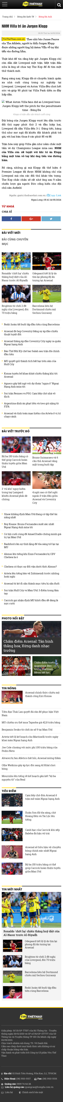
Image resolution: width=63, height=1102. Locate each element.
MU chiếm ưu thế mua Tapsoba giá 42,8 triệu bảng (31, 722)
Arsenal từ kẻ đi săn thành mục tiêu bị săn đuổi (31, 583)
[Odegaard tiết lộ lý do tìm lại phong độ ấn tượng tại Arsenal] (46, 261)
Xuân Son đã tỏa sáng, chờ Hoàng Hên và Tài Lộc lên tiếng (40, 816)
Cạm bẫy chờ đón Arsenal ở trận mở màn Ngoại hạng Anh (42, 797)
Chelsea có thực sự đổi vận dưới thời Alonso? (30, 566)
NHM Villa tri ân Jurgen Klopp (24, 26)
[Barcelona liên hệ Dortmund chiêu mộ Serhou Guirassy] (46, 293)
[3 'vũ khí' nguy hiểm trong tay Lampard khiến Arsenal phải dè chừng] (16, 478)
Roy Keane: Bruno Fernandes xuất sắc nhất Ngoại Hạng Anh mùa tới (29, 526)
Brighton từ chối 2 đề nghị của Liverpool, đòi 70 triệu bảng (15, 309)
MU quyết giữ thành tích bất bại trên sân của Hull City (30, 363)
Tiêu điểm (9, 791)
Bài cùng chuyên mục (15, 241)
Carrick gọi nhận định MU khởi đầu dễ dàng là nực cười (31, 602)
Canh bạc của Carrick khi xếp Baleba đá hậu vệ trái (42, 831)
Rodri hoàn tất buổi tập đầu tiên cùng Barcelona (32, 324)
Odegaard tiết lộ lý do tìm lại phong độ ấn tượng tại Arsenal (44, 277)
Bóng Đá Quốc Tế (25, 16)
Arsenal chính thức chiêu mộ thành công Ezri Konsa (42, 694)
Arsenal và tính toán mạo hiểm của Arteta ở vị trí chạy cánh (32, 415)
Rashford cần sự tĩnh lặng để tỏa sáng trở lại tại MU (31, 546)
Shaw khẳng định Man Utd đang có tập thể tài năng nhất (30, 516)
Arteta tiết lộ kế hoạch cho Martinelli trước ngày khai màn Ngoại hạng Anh (30, 738)
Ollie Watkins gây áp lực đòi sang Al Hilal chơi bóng (28, 767)
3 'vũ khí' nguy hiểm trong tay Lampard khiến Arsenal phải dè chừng (14, 494)
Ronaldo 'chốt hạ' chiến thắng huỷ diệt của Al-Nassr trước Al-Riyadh (15, 277)
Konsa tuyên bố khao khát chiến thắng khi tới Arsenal (31, 375)
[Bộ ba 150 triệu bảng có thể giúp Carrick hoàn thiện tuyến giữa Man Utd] (16, 444)
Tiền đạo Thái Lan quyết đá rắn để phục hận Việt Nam (30, 713)
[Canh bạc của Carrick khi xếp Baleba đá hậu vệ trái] (12, 835)
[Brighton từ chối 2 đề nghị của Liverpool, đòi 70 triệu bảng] (16, 293)
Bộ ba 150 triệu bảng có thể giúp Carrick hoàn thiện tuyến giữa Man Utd (15, 461)
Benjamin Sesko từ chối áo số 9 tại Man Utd (27, 729)
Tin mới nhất (12, 889)
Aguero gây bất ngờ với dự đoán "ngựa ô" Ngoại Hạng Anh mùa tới (31, 385)
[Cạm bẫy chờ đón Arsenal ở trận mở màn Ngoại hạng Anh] (12, 800)
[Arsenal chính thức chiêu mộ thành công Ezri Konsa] (12, 698)
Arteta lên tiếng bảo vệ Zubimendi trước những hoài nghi (31, 575)
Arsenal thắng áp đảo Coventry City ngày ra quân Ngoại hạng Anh (32, 343)
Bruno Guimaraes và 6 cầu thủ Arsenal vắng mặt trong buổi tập (45, 461)
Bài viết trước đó (16, 431)
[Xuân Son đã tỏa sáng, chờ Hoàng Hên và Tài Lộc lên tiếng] (12, 818)
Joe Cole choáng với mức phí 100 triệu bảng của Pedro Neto (29, 749)
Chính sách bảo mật (32, 1092)
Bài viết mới (11, 233)
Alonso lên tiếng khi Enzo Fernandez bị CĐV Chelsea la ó (29, 555)
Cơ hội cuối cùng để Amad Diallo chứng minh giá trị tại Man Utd (32, 536)
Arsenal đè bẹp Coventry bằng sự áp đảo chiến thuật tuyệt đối (31, 333)
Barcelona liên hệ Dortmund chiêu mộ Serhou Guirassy (44, 309)
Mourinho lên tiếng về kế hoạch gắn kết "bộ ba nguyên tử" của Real (29, 777)
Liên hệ (9, 1092)
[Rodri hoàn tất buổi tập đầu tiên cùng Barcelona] (12, 992)
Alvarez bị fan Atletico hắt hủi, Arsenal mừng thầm (31, 758)
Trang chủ (7, 16)
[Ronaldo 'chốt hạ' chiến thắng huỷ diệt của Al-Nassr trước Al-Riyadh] (16, 261)
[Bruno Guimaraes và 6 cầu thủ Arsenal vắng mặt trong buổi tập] (46, 445)
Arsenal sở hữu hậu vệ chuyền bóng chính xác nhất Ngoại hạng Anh (43, 851)
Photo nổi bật (13, 618)
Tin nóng (9, 688)
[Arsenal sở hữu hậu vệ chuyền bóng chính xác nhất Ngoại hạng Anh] (12, 852)
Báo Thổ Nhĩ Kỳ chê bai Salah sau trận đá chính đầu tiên (31, 353)
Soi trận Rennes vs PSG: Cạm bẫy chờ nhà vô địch (29, 395)
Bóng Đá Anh (45, 16)
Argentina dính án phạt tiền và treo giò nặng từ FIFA (31, 405)
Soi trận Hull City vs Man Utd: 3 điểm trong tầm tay (31, 592)
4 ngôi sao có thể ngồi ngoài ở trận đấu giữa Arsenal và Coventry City (45, 497)
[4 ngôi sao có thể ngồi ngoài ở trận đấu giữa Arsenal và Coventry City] (46, 480)
